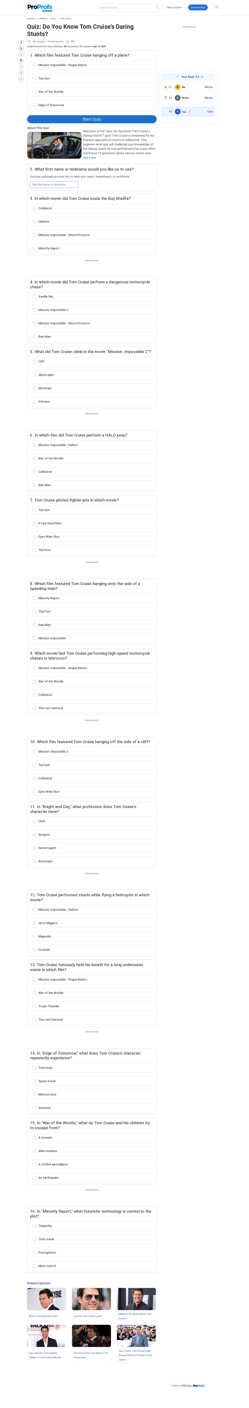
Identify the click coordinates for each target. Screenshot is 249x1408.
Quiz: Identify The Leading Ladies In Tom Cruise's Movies (45, 1355)
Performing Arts (56, 41)
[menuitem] (174, 8)
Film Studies (39, 41)
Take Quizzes (173, 7)
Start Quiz (91, 119)
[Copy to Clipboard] (22, 73)
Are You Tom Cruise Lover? (88, 1316)
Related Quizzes (38, 1283)
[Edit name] (190, 111)
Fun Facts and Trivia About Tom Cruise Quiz (91, 1355)
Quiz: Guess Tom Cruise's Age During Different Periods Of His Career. (135, 1355)
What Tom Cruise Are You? (43, 1316)
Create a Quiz (198, 7)
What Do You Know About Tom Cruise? (135, 1316)
